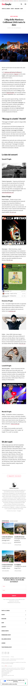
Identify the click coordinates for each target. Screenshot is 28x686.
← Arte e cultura (17, 476)
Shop (21, 8)
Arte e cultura (13, 0)
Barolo (16, 74)
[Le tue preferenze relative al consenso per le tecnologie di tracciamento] (25, 683)
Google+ (19, 510)
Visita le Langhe (6, 8)
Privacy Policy (23, 662)
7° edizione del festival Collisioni (12, 72)
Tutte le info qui (15, 423)
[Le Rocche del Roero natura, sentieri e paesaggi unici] (8, 529)
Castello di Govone (20, 539)
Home (3, 0)
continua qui (11, 311)
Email (4, 590)
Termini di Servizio (6, 663)
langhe (6, 4)
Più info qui (13, 212)
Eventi (12, 8)
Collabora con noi (6, 639)
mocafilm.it (22, 490)
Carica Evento (5, 630)
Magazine (7, 0)
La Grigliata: (20, 566)
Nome (4, 586)
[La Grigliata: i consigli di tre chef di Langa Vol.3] (20, 556)
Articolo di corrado (11, 510)
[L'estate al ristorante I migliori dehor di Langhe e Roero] (8, 556)
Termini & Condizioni (5, 656)
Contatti (4, 626)
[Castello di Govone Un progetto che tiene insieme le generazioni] (20, 529)
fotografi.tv (12, 493)
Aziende (3, 643)
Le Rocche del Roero (7, 538)
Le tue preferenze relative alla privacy (15, 681)
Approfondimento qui (8, 192)
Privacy (12, 656)
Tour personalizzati (7, 647)
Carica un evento (22, 0)
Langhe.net (23, 495)
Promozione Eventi (6, 635)
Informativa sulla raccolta (9, 684)
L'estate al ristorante (7, 566)
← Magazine (10, 476)
